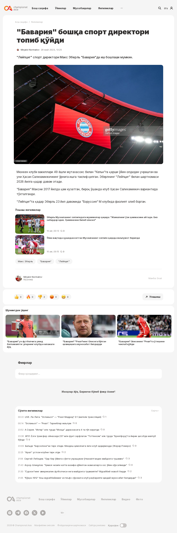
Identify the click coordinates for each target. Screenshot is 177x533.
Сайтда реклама (97, 525)
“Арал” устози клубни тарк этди (42, 452)
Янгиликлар (106, 8)
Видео (126, 499)
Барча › (155, 410)
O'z (166, 8)
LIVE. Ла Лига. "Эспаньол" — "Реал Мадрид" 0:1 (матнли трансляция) (62, 417)
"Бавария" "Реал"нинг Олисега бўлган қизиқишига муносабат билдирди (84, 343)
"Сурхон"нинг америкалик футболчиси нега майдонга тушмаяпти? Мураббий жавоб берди (75, 471)
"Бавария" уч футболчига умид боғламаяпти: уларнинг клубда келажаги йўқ (30, 344)
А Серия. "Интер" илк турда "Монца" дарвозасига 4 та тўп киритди (61, 429)
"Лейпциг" (64, 261)
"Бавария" (45, 261)
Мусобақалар (82, 8)
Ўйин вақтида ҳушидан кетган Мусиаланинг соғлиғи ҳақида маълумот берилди (93, 237)
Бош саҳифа (40, 8)
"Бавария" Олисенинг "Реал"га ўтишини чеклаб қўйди (141, 343)
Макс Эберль (25, 261)
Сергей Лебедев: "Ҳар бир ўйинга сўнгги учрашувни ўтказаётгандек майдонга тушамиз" (74, 458)
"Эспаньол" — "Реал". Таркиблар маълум (47, 423)
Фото (139, 499)
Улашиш (154, 296)
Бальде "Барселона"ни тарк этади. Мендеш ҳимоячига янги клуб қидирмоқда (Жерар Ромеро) (77, 446)
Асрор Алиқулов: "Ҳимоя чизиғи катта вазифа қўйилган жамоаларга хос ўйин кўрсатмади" (75, 465)
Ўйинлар (60, 8)
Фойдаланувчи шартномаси (71, 525)
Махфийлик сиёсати (44, 525)
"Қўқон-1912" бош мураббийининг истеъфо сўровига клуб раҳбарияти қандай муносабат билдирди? (80, 477)
